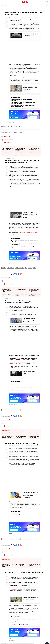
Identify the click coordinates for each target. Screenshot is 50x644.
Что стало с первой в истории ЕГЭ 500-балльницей (7, 149)
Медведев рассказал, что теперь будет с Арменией (7, 153)
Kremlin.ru (10, 533)
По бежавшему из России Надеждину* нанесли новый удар (20, 154)
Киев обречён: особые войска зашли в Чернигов (34, 295)
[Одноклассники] (21, 133)
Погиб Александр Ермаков (7, 294)
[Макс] (14, 133)
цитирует (24, 359)
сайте (28, 19)
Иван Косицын (12, 122)
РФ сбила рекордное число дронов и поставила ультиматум (20, 149)
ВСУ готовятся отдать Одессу (34, 152)
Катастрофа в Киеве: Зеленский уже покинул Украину (6, 290)
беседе (11, 170)
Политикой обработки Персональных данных (26, 4)
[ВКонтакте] (18, 133)
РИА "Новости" (23, 450)
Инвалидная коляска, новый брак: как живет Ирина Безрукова (34, 290)
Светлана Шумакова (13, 263)
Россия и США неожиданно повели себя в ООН (34, 149)
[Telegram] (16, 133)
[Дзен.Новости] (11, 133)
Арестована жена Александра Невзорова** (21, 295)
